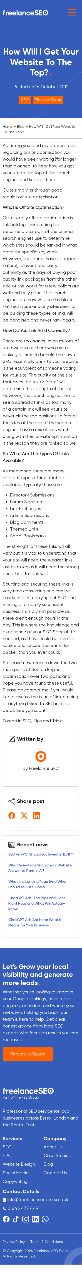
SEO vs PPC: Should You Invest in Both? (40, 854)
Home (7, 126)
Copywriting (15, 1181)
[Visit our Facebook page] (7, 1218)
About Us (53, 1147)
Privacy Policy (14, 1242)
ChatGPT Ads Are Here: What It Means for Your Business (35, 922)
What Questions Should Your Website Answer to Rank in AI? (40, 868)
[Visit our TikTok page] (17, 1218)
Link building (40, 224)
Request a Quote (27, 1054)
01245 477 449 (22, 1208)
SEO (25, 99)
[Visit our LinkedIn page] (37, 1218)
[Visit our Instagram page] (27, 1218)
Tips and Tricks (48, 99)
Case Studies (57, 1155)
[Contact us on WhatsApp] (45, 1218)
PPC (7, 1155)
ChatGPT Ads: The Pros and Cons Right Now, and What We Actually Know (36, 903)
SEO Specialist (58, 631)
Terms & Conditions (46, 1242)
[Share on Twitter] (25, 815)
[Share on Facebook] (12, 815)
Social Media (16, 1172)
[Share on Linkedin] (37, 815)
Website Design (19, 1164)
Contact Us (55, 1172)
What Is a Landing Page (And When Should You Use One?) (37, 884)
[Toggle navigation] (72, 12)
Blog (21, 126)
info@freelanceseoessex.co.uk (37, 1199)
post (72, 145)
